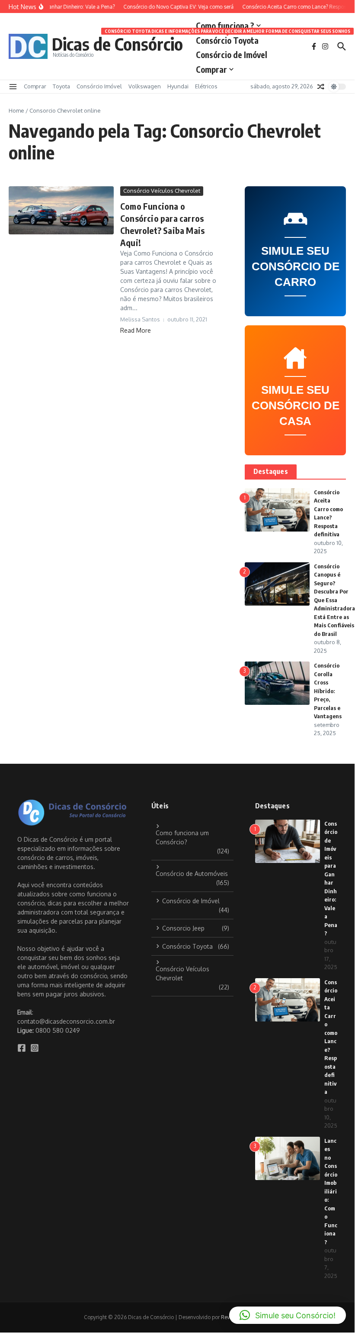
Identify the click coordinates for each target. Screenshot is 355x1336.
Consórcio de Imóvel (231, 54)
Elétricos (206, 86)
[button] (287, 1315)
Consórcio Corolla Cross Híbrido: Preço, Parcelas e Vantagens (328, 691)
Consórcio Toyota (227, 38)
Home (16, 110)
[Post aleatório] (320, 86)
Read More (135, 330)
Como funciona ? (225, 25)
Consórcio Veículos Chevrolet (161, 190)
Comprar (211, 69)
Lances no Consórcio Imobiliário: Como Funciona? (330, 1191)
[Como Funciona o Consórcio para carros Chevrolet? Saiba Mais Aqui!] (61, 210)
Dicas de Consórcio (117, 44)
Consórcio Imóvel (99, 86)
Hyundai (178, 86)
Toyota (61, 86)
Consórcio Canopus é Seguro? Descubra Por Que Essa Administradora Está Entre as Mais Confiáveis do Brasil (334, 600)
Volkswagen (144, 86)
